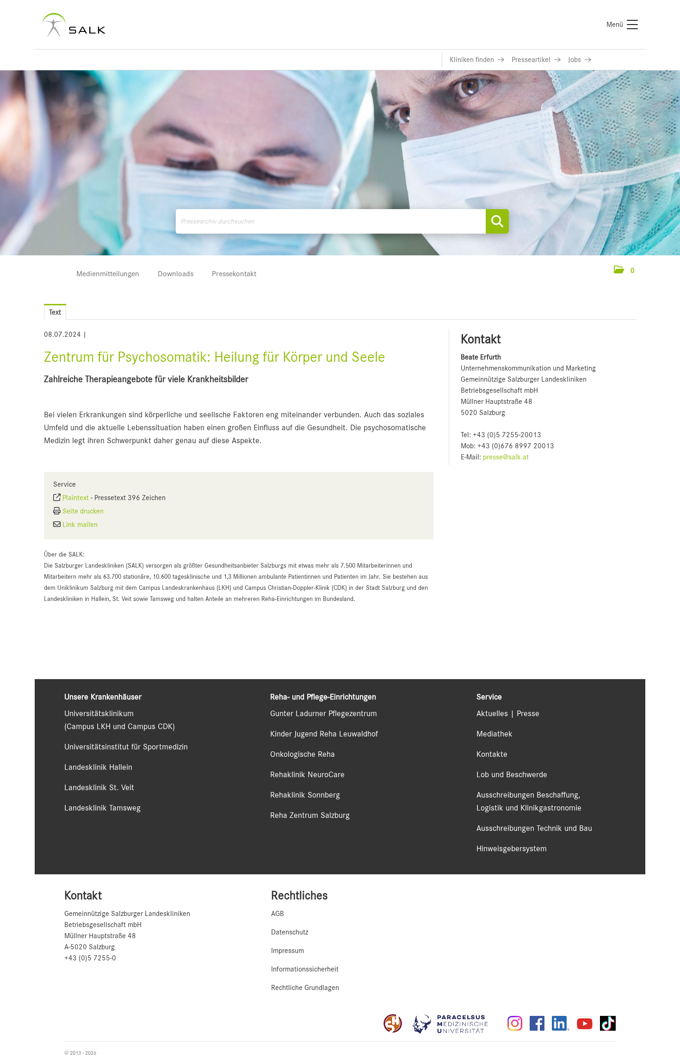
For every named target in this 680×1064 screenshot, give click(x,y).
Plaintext (75, 498)
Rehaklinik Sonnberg (305, 794)
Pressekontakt (234, 273)
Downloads (175, 273)
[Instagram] (514, 1023)
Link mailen (80, 524)
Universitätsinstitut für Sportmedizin (126, 746)
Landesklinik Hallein (98, 767)
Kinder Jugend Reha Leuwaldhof (324, 733)
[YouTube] (585, 1023)
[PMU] (454, 1023)
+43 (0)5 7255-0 (90, 958)
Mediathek (494, 733)
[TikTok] (608, 1023)
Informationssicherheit (305, 969)
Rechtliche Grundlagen (305, 988)
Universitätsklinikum (99, 713)
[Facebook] (537, 1023)
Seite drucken (83, 511)
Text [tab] (55, 312)
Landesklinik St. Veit (99, 787)
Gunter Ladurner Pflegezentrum (323, 713)
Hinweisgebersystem (511, 848)
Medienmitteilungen (107, 273)
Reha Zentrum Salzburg (310, 815)
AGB (277, 913)
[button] (624, 270)
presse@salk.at (506, 457)
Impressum (287, 950)
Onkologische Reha (302, 754)
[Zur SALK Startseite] (73, 24)
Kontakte (491, 754)
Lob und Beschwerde (511, 774)
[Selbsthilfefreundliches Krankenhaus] (392, 1023)
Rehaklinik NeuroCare (307, 774)
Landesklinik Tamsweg (102, 807)
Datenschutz (289, 932)
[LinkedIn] (560, 1023)
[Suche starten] (497, 221)
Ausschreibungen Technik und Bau (534, 828)
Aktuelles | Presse (507, 713)
